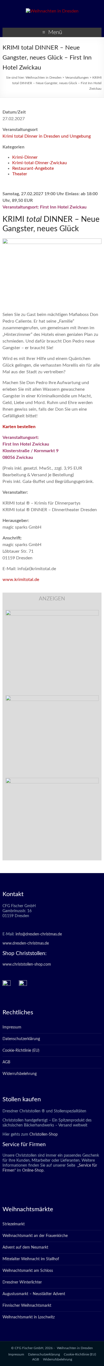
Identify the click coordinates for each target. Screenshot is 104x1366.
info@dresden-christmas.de (39, 934)
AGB (6, 1062)
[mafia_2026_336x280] (52, 780)
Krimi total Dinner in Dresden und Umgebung (46, 136)
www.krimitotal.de (20, 579)
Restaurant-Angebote (33, 168)
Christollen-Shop (43, 1134)
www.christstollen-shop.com (26, 964)
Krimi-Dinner (25, 157)
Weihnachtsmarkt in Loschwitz (28, 1317)
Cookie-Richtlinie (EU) (20, 1051)
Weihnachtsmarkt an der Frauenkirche (35, 1236)
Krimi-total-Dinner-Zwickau (39, 163)
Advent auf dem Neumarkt (25, 1247)
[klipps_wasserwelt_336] (52, 613)
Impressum (11, 1027)
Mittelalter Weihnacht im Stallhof (30, 1259)
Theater (19, 174)
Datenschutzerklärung (21, 1039)
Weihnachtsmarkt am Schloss (27, 1271)
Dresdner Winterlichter (22, 1282)
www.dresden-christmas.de (25, 943)
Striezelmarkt (13, 1224)
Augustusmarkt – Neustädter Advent (33, 1294)
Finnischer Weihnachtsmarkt (26, 1306)
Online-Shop (32, 1170)
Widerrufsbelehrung (19, 1074)
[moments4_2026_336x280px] (52, 698)
